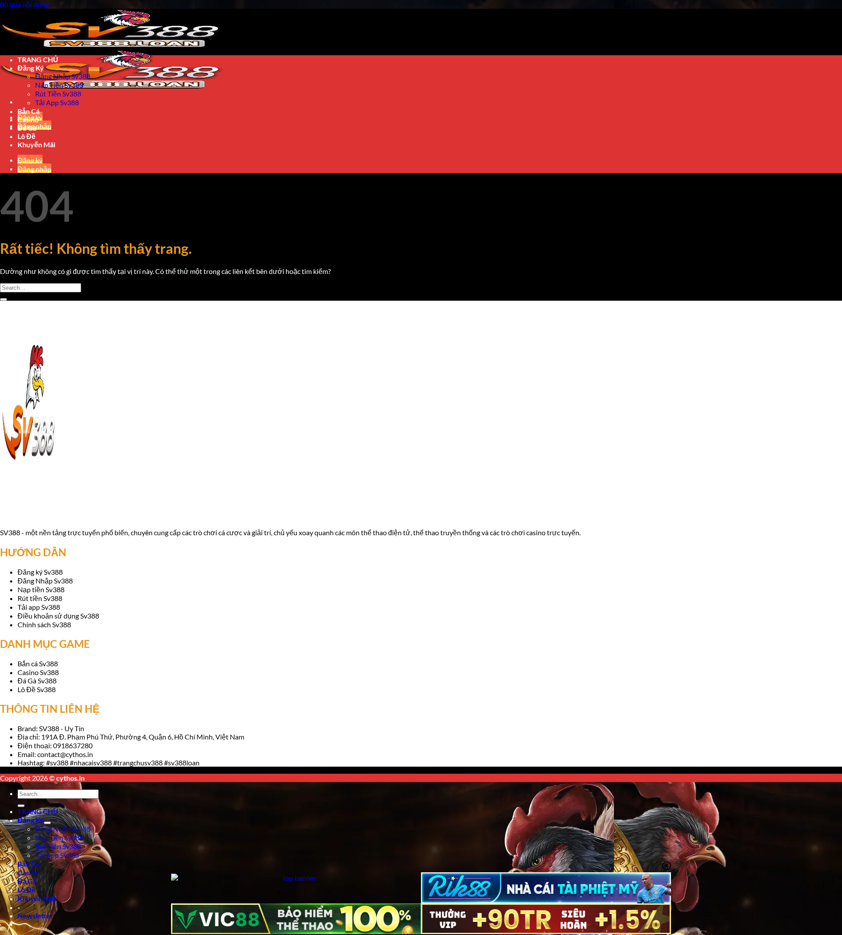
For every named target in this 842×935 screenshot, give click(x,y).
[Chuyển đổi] (47, 822)
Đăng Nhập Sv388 (62, 829)
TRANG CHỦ (38, 811)
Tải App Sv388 (57, 855)
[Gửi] (21, 805)
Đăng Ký (31, 820)
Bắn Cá (28, 864)
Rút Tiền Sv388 (58, 846)
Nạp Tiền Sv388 (59, 837)
